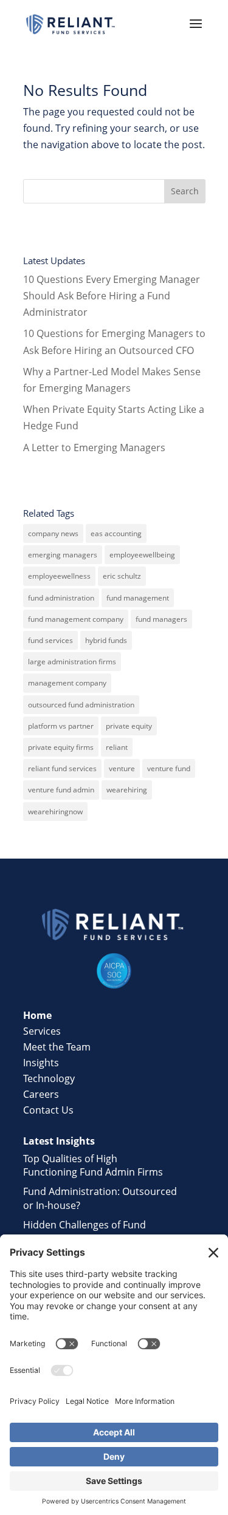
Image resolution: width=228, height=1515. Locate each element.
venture (122, 768)
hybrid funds (106, 640)
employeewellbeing (142, 555)
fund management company (75, 619)
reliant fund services (62, 768)
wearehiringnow (55, 811)
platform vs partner (61, 726)
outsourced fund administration (81, 705)
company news (53, 533)
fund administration (61, 598)
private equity (129, 726)
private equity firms (61, 747)
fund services (50, 640)
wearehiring (126, 790)
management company (67, 683)
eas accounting (116, 533)
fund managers (161, 619)
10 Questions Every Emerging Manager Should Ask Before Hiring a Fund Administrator (111, 296)
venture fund (168, 768)
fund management (137, 598)
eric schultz (122, 576)
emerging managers (62, 555)
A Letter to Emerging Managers (94, 447)
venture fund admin (61, 790)
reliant (117, 747)
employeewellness (59, 576)
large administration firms (72, 661)
